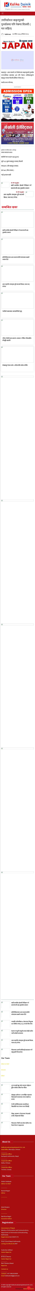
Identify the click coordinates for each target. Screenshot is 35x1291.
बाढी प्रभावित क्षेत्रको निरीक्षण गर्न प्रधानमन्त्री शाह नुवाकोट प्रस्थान (15, 231)
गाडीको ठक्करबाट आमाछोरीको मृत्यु (12, 311)
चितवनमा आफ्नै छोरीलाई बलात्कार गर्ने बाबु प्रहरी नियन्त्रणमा (21, 1051)
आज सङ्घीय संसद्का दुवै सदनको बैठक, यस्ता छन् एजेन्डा (16, 285)
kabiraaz (8, 34)
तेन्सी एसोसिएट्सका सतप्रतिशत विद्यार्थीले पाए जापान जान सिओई (20, 1105)
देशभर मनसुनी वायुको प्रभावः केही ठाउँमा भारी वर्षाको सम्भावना (22, 1032)
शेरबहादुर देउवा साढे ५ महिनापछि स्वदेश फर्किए (15, 365)
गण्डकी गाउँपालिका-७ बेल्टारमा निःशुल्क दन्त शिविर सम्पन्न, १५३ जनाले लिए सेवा (22, 1022)
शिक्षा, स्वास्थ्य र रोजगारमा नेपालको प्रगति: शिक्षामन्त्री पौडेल (20, 1114)
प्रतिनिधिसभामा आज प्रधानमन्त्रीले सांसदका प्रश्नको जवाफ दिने (15, 258)
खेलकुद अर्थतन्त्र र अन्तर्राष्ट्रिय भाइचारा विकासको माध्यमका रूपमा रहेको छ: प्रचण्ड (21, 1097)
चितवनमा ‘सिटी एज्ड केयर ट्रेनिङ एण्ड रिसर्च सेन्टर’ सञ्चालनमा (21, 1124)
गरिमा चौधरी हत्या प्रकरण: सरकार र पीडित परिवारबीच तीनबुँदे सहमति (16, 339)
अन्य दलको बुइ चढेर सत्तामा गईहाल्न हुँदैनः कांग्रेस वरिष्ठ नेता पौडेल (21, 1086)
